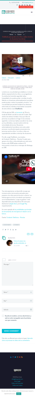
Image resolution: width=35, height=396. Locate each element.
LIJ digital (16, 224)
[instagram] (17, 357)
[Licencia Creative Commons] (17, 370)
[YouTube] (30, 5)
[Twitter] (22, 5)
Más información (26, 393)
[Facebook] (17, 5)
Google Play (23, 204)
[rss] (22, 357)
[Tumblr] (10, 229)
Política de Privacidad (17, 383)
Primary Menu (31, 12)
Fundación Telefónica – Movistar (16, 217)
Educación (11, 78)
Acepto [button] (18, 393)
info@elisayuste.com (28, 2)
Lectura (18, 78)
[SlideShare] (32, 5)
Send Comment (11, 331)
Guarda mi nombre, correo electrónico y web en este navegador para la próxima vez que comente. (18, 318)
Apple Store (13, 204)
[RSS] (27, 5)
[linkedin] (11, 357)
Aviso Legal (17, 381)
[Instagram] (24, 5)
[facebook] (13, 357)
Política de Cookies (18, 385)
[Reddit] (15, 229)
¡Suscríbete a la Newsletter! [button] (26, 7)
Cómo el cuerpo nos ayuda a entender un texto (20, 243)
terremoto (19, 112)
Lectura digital (7, 224)
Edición (4, 78)
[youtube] (19, 357)
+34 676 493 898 (15, 2)
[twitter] (15, 357)
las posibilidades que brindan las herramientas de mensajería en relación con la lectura (17, 212)
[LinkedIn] (19, 5)
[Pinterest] (8, 229)
